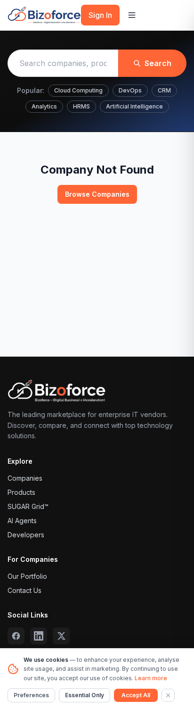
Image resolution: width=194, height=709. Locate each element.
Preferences (31, 695)
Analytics (44, 106)
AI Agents (22, 521)
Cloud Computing (78, 90)
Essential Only (84, 695)
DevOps (130, 90)
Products (21, 492)
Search (158, 63)
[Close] (168, 695)
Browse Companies (97, 194)
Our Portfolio (27, 576)
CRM (164, 90)
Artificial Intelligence (134, 106)
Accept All (135, 695)
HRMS (81, 106)
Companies (25, 478)
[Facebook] (16, 635)
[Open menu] (131, 15)
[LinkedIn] (38, 635)
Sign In (100, 15)
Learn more (151, 678)
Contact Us (24, 590)
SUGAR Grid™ (28, 506)
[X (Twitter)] (61, 635)
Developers (26, 535)
